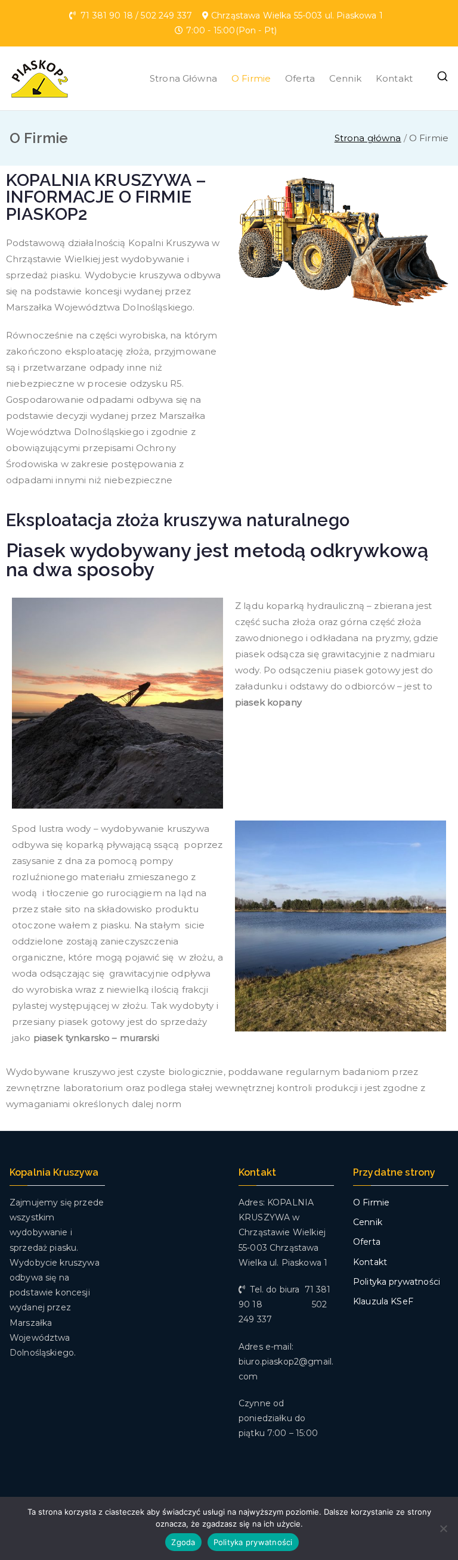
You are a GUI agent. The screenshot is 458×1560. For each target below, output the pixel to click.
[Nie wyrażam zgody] (443, 1528)
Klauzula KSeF (383, 1301)
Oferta (300, 78)
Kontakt (394, 78)
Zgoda (183, 1542)
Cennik (345, 78)
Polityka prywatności (396, 1281)
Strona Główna (183, 78)
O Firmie (251, 78)
